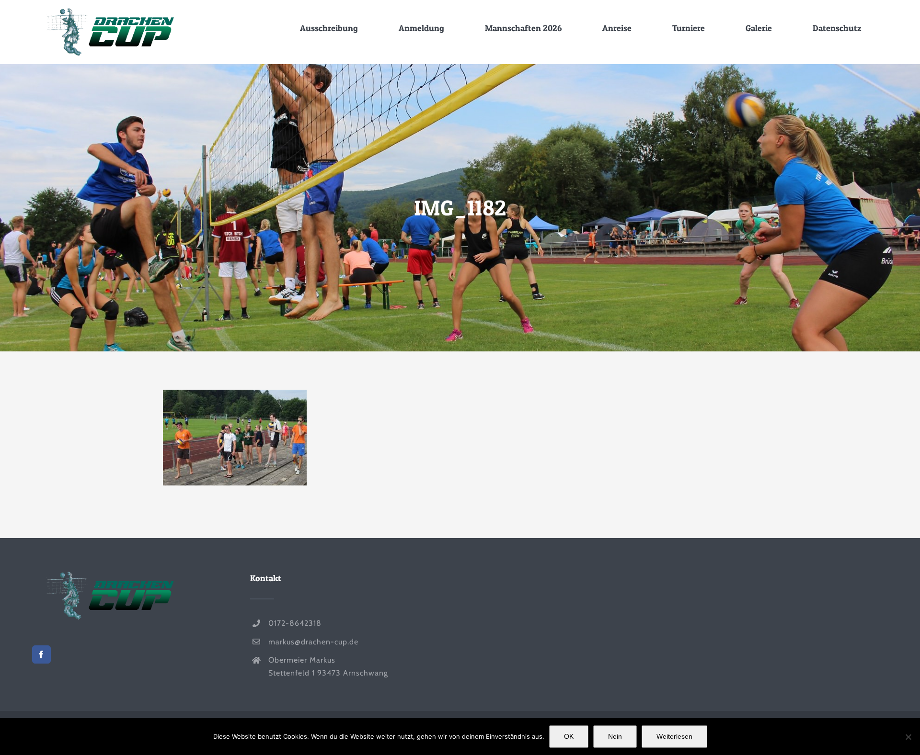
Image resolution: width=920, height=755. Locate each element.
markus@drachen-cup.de (313, 641)
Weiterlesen (674, 736)
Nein (615, 736)
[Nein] (908, 737)
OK (569, 736)
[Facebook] (41, 654)
